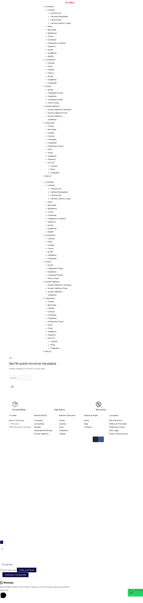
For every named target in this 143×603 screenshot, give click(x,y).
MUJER (50, 56)
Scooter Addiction (52, 106)
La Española (50, 59)
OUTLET (51, 162)
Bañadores (52, 33)
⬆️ (12, 386)
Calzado (51, 69)
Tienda (51, 126)
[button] (71, 594)
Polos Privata (53, 103)
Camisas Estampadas (59, 16)
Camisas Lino (55, 13)
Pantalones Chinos (55, 146)
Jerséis (50, 49)
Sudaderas (52, 53)
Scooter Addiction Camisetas (59, 109)
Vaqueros (52, 46)
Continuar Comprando (15, 574)
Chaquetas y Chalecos (57, 43)
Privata (48, 86)
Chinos (51, 36)
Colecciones (50, 123)
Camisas (51, 10)
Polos (50, 26)
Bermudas (52, 30)
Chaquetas (52, 83)
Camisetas (52, 39)
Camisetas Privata (55, 99)
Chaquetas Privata (55, 93)
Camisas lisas (55, 20)
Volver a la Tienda (26, 570)
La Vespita (49, 6)
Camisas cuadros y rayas (60, 23)
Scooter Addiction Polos (57, 113)
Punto (50, 152)
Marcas (48, 176)
